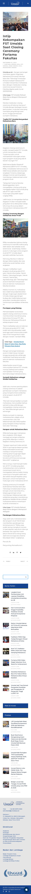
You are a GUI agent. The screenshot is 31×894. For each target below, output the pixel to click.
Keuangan (6, 832)
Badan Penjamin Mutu (9, 854)
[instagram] (9, 891)
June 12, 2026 (14, 776)
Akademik (6, 831)
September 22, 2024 (10, 62)
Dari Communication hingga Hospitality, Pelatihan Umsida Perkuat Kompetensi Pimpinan (18, 612)
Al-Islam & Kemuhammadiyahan (12, 841)
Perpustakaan (7, 843)
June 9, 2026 (14, 790)
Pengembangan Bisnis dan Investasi (14, 839)
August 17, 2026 (15, 631)
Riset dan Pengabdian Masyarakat (13, 838)
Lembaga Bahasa (8, 859)
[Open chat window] (26, 889)
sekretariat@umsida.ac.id (11, 811)
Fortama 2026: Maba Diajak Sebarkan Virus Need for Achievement (19, 662)
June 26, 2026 (14, 763)
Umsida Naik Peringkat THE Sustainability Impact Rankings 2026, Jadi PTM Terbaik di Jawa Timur (19, 756)
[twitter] (6, 891)
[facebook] (3, 891)
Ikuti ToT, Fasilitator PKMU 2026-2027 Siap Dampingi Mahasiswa (18, 650)
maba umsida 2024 (15, 66)
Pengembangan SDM (9, 836)
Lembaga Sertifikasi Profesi (11, 861)
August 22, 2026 (15, 602)
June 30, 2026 (14, 747)
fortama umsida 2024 (12, 64)
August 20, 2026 (15, 618)
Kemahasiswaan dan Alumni (11, 834)
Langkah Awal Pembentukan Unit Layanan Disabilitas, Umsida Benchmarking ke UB (18, 596)
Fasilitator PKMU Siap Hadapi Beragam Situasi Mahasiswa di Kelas (19, 639)
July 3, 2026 (14, 729)
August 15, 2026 (15, 666)
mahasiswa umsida (10, 67)
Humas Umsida (16, 604)
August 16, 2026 (15, 643)
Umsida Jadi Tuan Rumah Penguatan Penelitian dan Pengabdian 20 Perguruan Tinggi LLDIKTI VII (19, 689)
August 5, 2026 (15, 695)
